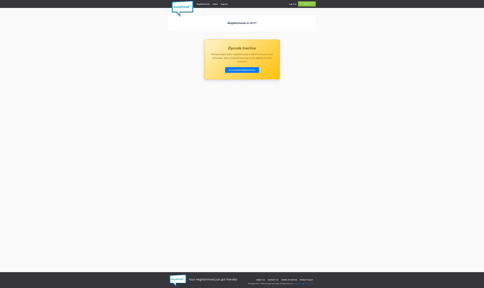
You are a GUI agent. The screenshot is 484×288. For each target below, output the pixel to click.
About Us (260, 280)
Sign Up (307, 4)
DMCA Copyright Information (303, 283)
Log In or (292, 4)
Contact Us (273, 280)
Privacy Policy (306, 280)
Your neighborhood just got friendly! (213, 279)
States (215, 4)
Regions (224, 4)
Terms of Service (289, 280)
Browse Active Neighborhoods (242, 70)
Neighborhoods (203, 4)
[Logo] (168, 2)
